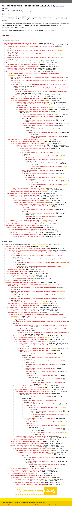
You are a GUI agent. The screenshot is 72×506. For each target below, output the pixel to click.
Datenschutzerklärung (45, 504)
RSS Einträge (6, 504)
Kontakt (20, 504)
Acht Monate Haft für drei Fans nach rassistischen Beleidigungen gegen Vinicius (28, 248)
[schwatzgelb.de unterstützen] (36, 494)
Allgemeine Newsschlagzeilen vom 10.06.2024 (17, 244)
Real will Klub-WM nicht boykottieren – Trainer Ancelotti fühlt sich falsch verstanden (28, 45)
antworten (6, 35)
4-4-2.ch (8, 14)
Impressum (25, 504)
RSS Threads (14, 504)
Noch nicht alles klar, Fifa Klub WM (15, 269)
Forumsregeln (54, 504)
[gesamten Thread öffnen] (59, 244)
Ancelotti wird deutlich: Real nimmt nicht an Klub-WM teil (21, 61)
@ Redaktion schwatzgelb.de (36, 11)
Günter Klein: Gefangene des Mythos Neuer (18, 246)
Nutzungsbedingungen (33, 504)
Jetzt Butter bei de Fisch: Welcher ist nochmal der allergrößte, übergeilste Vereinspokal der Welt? (34, 73)
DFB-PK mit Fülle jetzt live (13, 280)
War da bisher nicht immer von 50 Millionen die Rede (20, 225)
